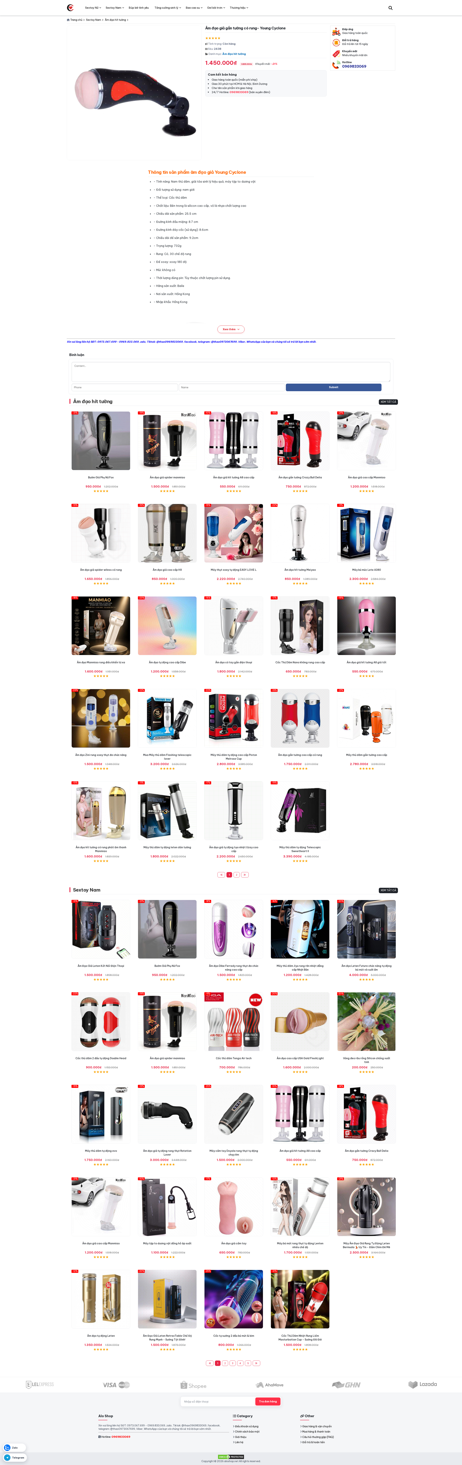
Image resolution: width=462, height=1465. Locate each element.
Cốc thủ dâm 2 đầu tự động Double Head (100, 1058)
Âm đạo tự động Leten (101, 1335)
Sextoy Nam (87, 890)
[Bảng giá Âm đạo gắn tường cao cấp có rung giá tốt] (300, 718)
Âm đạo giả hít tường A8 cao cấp (233, 477)
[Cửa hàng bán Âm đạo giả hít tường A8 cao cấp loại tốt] (233, 441)
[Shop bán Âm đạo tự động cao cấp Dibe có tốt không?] (167, 626)
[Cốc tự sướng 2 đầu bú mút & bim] (233, 1299)
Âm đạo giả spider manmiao (167, 477)
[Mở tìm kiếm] (390, 8)
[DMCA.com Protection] (231, 1456)
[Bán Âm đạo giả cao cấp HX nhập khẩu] (167, 533)
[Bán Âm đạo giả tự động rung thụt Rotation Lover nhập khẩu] (167, 1114)
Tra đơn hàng (268, 1401)
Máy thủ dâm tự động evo (101, 1150)
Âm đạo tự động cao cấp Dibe (167, 662)
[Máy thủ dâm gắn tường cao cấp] (366, 718)
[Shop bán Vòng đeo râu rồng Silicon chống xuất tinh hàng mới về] (366, 1021)
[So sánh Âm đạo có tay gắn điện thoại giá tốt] (233, 626)
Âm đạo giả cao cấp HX (167, 569)
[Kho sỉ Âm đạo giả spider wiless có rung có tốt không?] (101, 533)
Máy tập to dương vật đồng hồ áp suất (167, 1243)
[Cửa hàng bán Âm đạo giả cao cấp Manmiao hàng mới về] (366, 441)
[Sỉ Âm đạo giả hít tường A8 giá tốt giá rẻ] (366, 626)
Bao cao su (193, 7)
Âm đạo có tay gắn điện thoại (233, 662)
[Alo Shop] (70, 8)
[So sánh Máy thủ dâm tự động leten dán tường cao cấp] (167, 810)
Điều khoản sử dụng (246, 1426)
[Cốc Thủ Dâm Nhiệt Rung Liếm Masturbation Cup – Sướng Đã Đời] (300, 1299)
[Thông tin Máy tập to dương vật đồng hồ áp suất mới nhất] (167, 1207)
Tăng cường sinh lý (166, 7)
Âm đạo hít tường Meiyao (300, 569)
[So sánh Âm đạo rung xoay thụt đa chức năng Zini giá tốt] (101, 718)
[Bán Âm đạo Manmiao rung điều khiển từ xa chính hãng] (101, 626)
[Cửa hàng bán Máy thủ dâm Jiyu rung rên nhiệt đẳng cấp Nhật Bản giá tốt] (300, 929)
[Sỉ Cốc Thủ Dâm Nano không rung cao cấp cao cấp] (300, 626)
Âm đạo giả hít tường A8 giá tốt (366, 662)
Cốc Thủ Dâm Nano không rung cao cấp (300, 662)
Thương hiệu (237, 7)
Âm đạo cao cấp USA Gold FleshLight (300, 1058)
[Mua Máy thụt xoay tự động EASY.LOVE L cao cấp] (233, 533)
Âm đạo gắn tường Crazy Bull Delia (300, 477)
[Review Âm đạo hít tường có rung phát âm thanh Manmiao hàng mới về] (101, 810)
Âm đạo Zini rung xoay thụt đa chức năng (101, 755)
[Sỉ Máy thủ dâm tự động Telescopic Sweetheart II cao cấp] (300, 810)
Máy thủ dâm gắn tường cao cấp (366, 755)
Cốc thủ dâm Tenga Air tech (234, 1058)
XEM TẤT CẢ (388, 401)
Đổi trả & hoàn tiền (313, 1442)
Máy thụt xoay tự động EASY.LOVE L (234, 569)
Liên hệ (239, 1442)
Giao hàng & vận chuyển (317, 1426)
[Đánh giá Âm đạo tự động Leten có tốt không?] (101, 1299)
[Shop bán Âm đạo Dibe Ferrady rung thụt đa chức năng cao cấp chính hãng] (233, 929)
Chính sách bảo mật (247, 1431)
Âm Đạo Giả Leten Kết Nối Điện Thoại (101, 966)
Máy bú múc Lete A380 (366, 569)
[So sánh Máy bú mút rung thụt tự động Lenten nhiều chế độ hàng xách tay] (300, 1207)
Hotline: (115, 1436)
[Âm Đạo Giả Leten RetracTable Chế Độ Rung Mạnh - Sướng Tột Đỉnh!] (167, 1299)
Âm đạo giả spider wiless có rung (101, 569)
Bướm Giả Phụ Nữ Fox (101, 477)
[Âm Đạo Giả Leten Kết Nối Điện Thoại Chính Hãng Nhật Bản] (101, 929)
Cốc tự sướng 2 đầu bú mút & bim (233, 1335)
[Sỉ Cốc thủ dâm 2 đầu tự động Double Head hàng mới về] (101, 1021)
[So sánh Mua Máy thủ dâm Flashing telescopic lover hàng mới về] (167, 718)
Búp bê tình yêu (139, 7)
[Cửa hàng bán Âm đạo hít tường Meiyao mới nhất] (300, 533)
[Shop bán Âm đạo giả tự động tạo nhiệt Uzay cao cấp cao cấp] (233, 810)
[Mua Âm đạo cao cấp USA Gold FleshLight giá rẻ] (300, 1021)
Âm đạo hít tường (234, 54)
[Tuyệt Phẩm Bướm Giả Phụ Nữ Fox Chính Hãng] (101, 441)
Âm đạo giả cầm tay (233, 1243)
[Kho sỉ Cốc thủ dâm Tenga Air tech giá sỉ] (233, 1021)
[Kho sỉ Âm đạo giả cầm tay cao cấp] (233, 1207)
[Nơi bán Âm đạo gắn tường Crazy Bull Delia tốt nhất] (300, 441)
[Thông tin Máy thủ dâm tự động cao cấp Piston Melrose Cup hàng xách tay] (233, 718)
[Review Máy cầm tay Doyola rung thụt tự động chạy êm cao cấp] (233, 1114)
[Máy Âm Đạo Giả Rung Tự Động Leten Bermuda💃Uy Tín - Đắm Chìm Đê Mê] (366, 1207)
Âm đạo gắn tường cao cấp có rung (300, 755)
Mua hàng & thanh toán (316, 1431)
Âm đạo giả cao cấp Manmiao (366, 477)
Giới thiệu (240, 1437)
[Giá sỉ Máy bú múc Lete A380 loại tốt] (366, 533)
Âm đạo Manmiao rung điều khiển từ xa (101, 662)
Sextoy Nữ (91, 7)
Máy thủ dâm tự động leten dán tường (167, 847)
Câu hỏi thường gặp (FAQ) (318, 1437)
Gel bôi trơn (214, 7)
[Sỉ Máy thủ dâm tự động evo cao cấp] (101, 1114)
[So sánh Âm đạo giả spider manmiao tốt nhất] (167, 441)
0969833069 (354, 66)
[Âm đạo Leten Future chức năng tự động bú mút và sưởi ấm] (366, 929)
